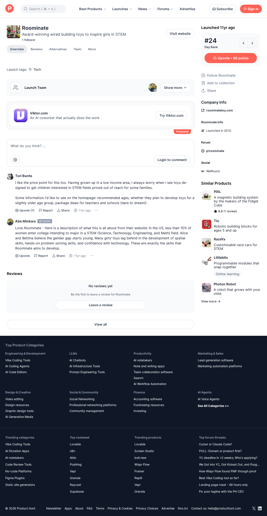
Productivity (142, 353)
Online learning (227, 274)
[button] (92, 49)
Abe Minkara (25, 221)
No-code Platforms (18, 471)
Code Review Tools (18, 464)
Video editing (14, 399)
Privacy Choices (147, 508)
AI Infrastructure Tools (84, 366)
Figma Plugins (14, 478)
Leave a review (100, 305)
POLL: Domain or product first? (220, 451)
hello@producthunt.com (224, 508)
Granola (75, 478)
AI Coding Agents (17, 366)
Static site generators (20, 484)
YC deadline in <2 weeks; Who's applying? (228, 457)
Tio (216, 221)
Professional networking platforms (92, 405)
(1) (27, 210)
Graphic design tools (19, 411)
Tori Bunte (23, 176)
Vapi (73, 471)
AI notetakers (143, 360)
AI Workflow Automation (150, 384)
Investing (140, 411)
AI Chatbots (77, 360)
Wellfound (213, 171)
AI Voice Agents (208, 399)
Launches (120, 9)
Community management (86, 411)
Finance (139, 392)
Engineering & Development (25, 353)
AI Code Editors (16, 372)
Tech (37, 69)
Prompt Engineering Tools (87, 372)
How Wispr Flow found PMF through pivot (227, 471)
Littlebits (221, 257)
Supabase (77, 491)
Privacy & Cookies (120, 508)
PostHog (76, 464)
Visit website (180, 33)
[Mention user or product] (15, 159)
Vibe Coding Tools (17, 360)
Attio (73, 457)
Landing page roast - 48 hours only (223, 484)
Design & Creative (18, 392)
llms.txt (183, 508)
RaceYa (219, 239)
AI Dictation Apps (17, 451)
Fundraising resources (149, 405)
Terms (100, 508)
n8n (72, 451)
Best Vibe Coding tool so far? (219, 478)
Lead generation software (215, 360)
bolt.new (140, 457)
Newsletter (53, 508)
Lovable (75, 444)
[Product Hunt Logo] (9, 8)
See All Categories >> (213, 406)
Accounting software (148, 399)
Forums (163, 9)
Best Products (90, 9)
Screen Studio (144, 451)
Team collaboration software (153, 372)
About (79, 508)
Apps (68, 508)
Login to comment (172, 160)
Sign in (253, 9)
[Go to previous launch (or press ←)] (243, 43)
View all (100, 324)
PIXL (217, 192)
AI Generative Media (19, 416)
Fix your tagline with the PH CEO (221, 491)
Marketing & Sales (211, 353)
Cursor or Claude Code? (215, 444)
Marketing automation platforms (220, 366)
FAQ (89, 508)
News (142, 9)
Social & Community (83, 392)
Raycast (75, 484)
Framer (139, 471)
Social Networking (82, 399)
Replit (138, 478)
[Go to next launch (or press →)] (252, 43)
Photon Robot (225, 284)
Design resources (17, 405)
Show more (173, 87)
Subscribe (225, 9)
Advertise (187, 9)
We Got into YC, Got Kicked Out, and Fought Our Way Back (229, 465)
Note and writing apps (149, 366)
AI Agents (205, 392)
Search (138, 378)
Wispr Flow (141, 464)
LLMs (73, 353)
